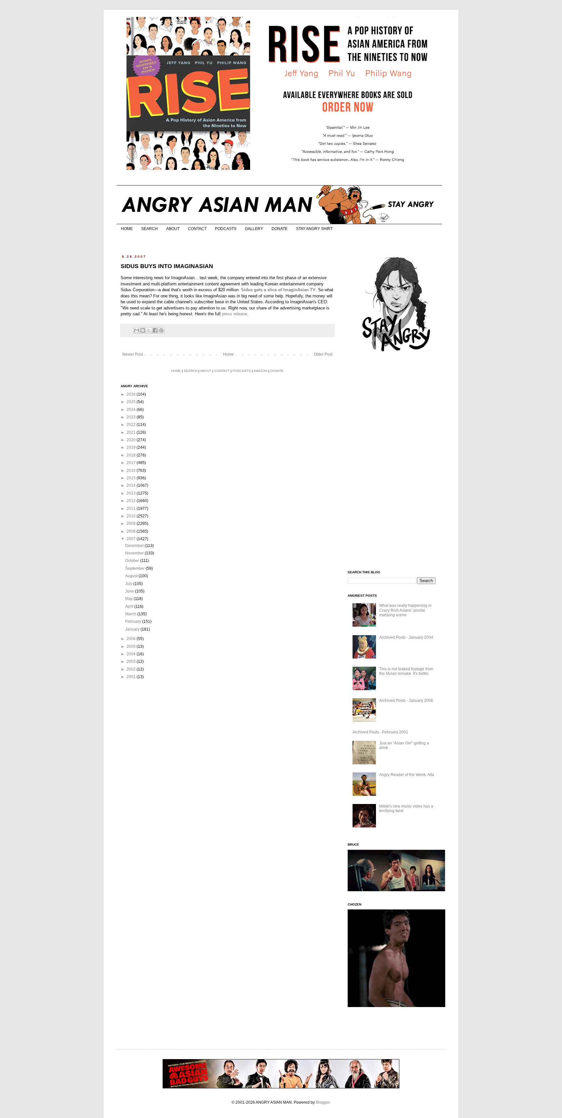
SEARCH (149, 228)
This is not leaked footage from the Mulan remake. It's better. (406, 671)
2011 (132, 508)
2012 (132, 500)
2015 (132, 478)
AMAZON (260, 371)
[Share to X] (149, 330)
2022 (132, 424)
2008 (132, 531)
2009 (132, 523)
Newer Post (132, 354)
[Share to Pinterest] (161, 330)
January (132, 629)
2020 (132, 440)
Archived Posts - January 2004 (406, 637)
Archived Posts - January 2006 (406, 700)
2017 (132, 462)
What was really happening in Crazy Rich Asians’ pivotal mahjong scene (405, 610)
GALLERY (254, 228)
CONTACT (197, 228)
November (135, 553)
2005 (132, 646)
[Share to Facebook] (155, 330)
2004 (132, 654)
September (135, 568)
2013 (132, 493)
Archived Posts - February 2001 (380, 732)
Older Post (323, 354)
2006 (132, 638)
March (131, 614)
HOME (127, 228)
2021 (132, 432)
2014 (132, 485)
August (132, 576)
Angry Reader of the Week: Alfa (406, 774)
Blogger (322, 1102)
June (130, 591)
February (133, 621)
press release (234, 313)
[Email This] (136, 330)
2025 (132, 402)
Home (228, 354)
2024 (132, 409)
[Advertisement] (396, 461)
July (129, 583)
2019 (132, 447)
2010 (132, 516)
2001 (132, 677)
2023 (132, 417)
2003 (132, 661)
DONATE (280, 228)
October (132, 560)
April (129, 606)
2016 (132, 470)
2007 (132, 539)
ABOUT (173, 228)
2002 (132, 669)
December (135, 545)
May (129, 598)
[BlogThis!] (143, 330)
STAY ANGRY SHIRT (314, 228)
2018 (132, 455)
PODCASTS (225, 228)
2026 (132, 394)
